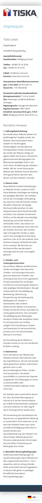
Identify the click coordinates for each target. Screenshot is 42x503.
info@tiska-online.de (19, 73)
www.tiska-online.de (20, 76)
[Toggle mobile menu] (37, 17)
